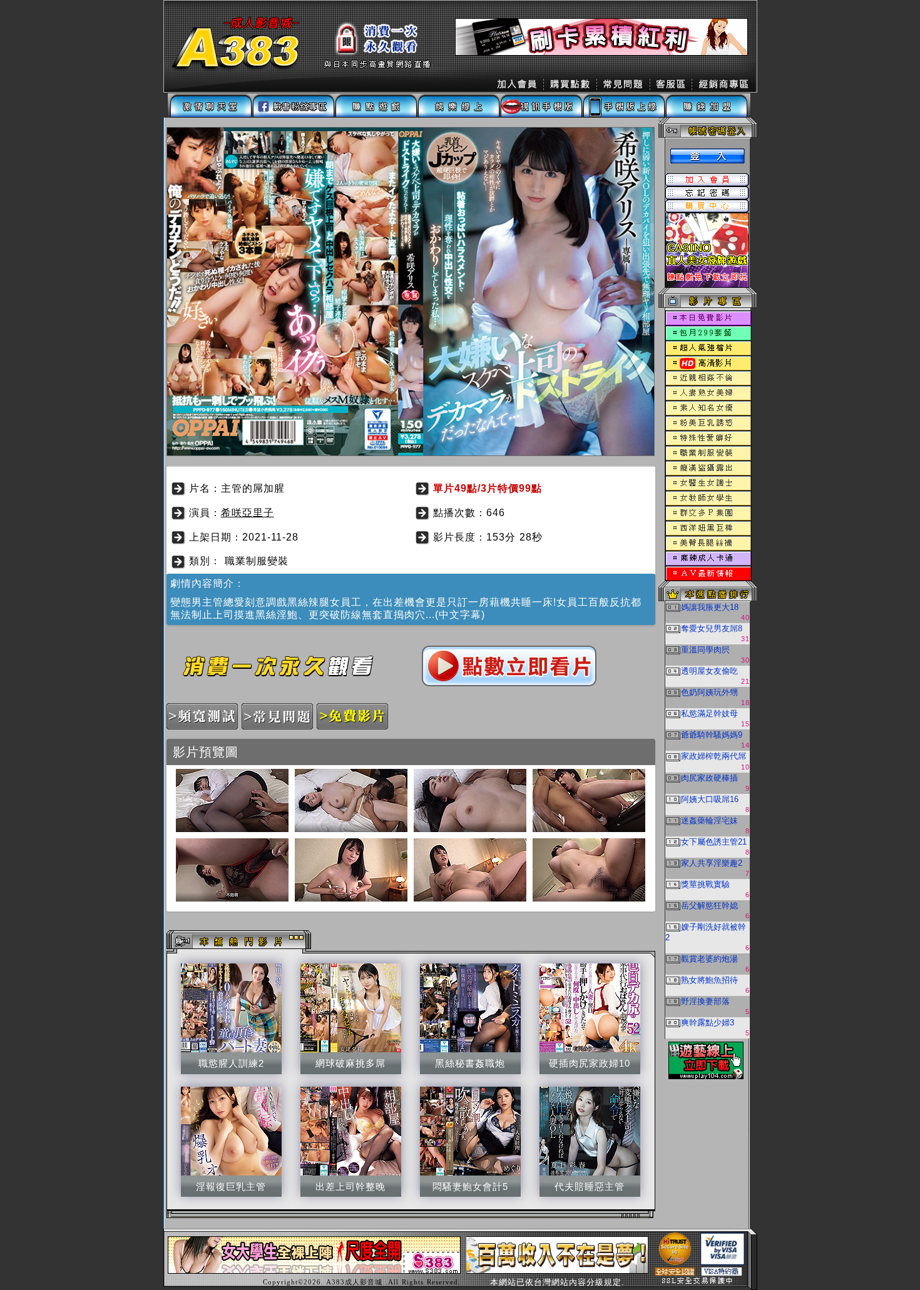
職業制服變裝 (257, 561)
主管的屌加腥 (253, 488)
